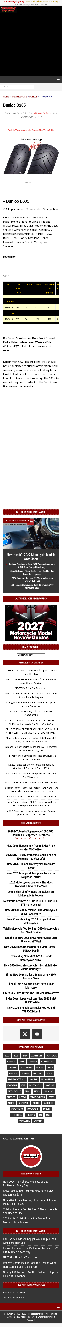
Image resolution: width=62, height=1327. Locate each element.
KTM (23, 1085)
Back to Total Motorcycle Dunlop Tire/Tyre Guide (31, 130)
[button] (57, 79)
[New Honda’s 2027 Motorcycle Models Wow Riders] (31, 547)
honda (33, 1079)
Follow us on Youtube (13, 1297)
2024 (25, 1055)
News (36, 1091)
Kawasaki (12, 1085)
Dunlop (33, 96)
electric (13, 1073)
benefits (11, 1061)
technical (17, 1115)
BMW (22, 1061)
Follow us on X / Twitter (14, 1292)
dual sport (26, 1067)
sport (11, 1103)
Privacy (26, 4)
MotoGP (50, 1085)
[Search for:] (17, 86)
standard (24, 1103)
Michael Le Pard (42, 113)
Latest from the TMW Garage (31, 512)
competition (47, 1061)
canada (33, 1061)
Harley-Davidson (16, 1079)
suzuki (46, 1109)
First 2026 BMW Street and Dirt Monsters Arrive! (31, 993)
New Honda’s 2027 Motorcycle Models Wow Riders (31, 782)
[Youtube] (37, 1034)
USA (48, 1115)
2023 (16, 1055)
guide (49, 1073)
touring (30, 1115)
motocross (35, 1085)
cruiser (12, 1067)
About (18, 4)
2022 (7, 1055)
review (22, 1097)
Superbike (48, 1103)
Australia (52, 1055)
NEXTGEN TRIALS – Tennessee (31, 688)
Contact (43, 4)
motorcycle (14, 1091)
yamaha (38, 1121)
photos (11, 1097)
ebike (50, 1067)
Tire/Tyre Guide (19, 96)
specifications (37, 1097)
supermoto (17, 1109)
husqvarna (47, 1079)
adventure (36, 1055)
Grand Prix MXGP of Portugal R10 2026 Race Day (31, 796)
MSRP (27, 1091)
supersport (33, 1109)
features (37, 1073)
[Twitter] (25, 1034)
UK (40, 1115)
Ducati (39, 1067)
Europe (25, 1073)
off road (48, 1091)
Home (6, 96)
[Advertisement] (31, 44)
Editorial (34, 4)
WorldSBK (24, 1121)
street (36, 1103)
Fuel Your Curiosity (31, 823)
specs (51, 1097)
